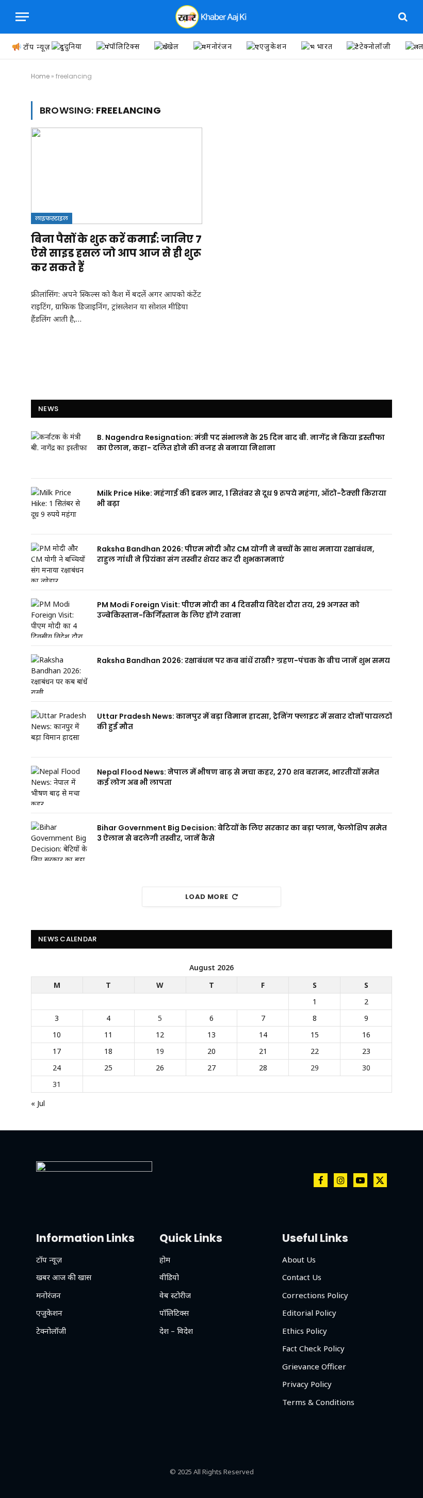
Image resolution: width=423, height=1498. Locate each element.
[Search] (402, 16)
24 (57, 1068)
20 (211, 1051)
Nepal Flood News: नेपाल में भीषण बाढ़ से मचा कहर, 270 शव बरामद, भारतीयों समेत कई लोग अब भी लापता (238, 777)
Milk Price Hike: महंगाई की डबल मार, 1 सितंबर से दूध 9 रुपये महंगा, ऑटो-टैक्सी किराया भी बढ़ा (241, 498)
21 (263, 1051)
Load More (207, 897)
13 (211, 1034)
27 (211, 1068)
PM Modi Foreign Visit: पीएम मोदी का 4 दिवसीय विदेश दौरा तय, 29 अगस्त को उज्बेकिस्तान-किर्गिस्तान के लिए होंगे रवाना (228, 610)
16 (366, 1034)
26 (160, 1068)
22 (315, 1051)
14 (263, 1034)
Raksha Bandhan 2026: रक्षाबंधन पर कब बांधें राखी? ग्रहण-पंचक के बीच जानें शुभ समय (243, 660)
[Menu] (22, 16)
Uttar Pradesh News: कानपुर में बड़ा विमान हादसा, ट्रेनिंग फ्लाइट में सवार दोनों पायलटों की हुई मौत (244, 721)
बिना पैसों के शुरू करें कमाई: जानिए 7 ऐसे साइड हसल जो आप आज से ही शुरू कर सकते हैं (116, 253)
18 (108, 1051)
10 (57, 1034)
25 (108, 1068)
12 (160, 1034)
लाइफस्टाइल (51, 218)
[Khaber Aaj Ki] (211, 17)
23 (366, 1051)
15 (315, 1034)
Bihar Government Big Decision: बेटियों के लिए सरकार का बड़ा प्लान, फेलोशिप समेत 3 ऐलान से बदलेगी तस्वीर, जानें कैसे (242, 833)
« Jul (38, 1103)
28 (263, 1068)
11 (108, 1034)
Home (40, 76)
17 (57, 1051)
